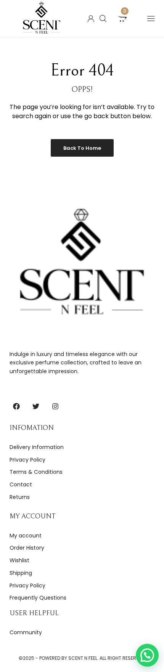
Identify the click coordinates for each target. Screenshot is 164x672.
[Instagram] (55, 406)
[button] (147, 655)
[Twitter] (36, 406)
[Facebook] (16, 406)
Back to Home (82, 148)
